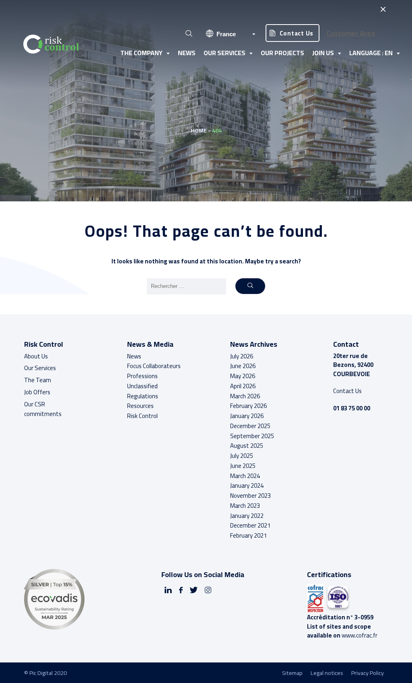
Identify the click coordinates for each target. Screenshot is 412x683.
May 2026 (242, 376)
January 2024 (247, 485)
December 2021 (250, 525)
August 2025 (246, 445)
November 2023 (250, 495)
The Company (141, 53)
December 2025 (250, 426)
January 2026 (247, 416)
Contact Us (297, 33)
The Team (37, 380)
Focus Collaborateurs (154, 366)
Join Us (323, 53)
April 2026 (242, 386)
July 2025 (241, 456)
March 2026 (245, 396)
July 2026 (241, 356)
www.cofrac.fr (359, 635)
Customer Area (350, 33)
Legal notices (327, 673)
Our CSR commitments (43, 409)
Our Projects (282, 53)
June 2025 (242, 466)
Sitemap (292, 673)
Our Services (224, 53)
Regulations (142, 396)
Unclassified (142, 386)
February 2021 (248, 535)
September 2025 (252, 436)
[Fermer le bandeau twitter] (383, 9)
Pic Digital (41, 672)
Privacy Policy (367, 673)
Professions (142, 376)
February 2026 (248, 406)
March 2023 (245, 505)
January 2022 (247, 516)
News (187, 53)
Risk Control (142, 416)
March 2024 (245, 476)
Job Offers (37, 392)
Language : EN (371, 53)
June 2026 (242, 366)
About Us (36, 356)
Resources (140, 406)
